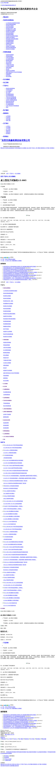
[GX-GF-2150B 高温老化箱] (10, 521)
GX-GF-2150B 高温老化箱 (9, 524)
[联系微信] (6, 755)
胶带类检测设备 (10, 102)
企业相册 (8, 127)
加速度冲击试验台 (10, 37)
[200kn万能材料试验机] (9, 496)
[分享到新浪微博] (2, 257)
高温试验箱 (8, 73)
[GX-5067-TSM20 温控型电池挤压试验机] (13, 465)
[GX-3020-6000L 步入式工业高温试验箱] (13, 501)
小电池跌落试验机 (7, 457)
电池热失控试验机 (10, 49)
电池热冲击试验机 (10, 31)
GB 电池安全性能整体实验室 (13, 23)
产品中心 (5, 85)
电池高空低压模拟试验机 (12, 36)
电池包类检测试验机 (11, 24)
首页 (7, 173)
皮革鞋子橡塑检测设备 (11, 100)
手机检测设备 (6, 403)
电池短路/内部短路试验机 (12, 38)
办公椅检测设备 (10, 104)
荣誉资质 (8, 130)
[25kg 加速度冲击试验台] (9, 490)
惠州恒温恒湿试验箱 (21, 751)
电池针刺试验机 (10, 27)
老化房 (7, 69)
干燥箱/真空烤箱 (10, 64)
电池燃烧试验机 (10, 41)
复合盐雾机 (8, 76)
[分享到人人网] (5, 257)
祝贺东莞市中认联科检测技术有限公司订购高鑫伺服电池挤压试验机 (19, 266)
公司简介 (8, 126)
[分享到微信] (7, 257)
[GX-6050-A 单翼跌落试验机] (10, 450)
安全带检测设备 (10, 95)
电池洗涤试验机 (10, 33)
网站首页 (5, 17)
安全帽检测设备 (10, 94)
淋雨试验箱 (8, 67)
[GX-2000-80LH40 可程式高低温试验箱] (13, 445)
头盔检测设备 (6, 394)
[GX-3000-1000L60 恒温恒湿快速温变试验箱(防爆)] (15, 470)
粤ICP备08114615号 (9, 734)
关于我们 (5, 123)
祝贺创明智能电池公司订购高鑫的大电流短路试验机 (15, 273)
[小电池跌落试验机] (8, 455)
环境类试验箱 (7, 52)
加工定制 (5, 82)
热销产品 (3, 442)
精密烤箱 (8, 75)
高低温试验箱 (9, 56)
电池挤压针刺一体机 (11, 28)
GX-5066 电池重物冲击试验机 (10, 513)
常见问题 (8, 119)
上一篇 (8, 259)
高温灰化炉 (8, 63)
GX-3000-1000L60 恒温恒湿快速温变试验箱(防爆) (15, 473)
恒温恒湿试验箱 (10, 54)
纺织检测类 (6, 427)
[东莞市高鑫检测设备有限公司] (8, 5)
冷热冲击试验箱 (10, 57)
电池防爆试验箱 (10, 40)
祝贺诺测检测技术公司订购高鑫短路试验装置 (14, 268)
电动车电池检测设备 (11, 47)
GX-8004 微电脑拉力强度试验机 (11, 518)
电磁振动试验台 (10, 43)
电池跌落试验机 (10, 34)
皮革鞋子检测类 (7, 414)
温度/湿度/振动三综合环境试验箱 (14, 72)
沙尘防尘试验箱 (10, 66)
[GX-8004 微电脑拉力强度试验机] (11, 516)
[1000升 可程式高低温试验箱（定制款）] (13, 506)
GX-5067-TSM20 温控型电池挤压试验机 (12, 468)
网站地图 (6, 2)
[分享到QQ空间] (1, 257)
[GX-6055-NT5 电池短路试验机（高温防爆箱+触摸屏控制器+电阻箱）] (20, 475)
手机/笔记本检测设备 (11, 97)
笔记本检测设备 (7, 405)
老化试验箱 (8, 62)
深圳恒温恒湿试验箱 (7, 753)
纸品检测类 (6, 422)
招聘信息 (8, 132)
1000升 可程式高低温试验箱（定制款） (12, 508)
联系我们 (8, 133)
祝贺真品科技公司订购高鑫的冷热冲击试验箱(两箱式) (16, 276)
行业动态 (8, 117)
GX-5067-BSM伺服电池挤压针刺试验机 (12, 462)
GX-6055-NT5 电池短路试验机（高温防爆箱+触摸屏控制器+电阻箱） (19, 478)
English (2, 2)
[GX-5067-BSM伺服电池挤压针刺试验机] (13, 460)
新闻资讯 (5, 113)
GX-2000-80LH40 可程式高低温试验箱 (12, 447)
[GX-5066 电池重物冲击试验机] (11, 511)
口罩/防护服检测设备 (11, 98)
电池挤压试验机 (10, 25)
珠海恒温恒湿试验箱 (11, 751)
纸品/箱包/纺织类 (10, 101)
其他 (7, 107)
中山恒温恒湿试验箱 (41, 751)
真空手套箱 (8, 44)
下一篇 (11, 260)
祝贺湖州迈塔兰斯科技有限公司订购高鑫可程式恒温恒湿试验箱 (18, 269)
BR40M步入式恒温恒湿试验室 (10, 488)
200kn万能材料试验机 (8, 498)
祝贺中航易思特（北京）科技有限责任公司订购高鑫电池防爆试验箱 (19, 278)
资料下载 (8, 120)
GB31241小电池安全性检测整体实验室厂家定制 (14, 483)
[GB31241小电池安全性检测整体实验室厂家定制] (15, 480)
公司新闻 (8, 116)
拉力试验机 (6, 79)
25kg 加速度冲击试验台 (8, 493)
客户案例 (5, 110)
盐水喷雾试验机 (10, 59)
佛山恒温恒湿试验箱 (31, 751)
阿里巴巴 (3, 737)
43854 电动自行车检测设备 (12, 105)
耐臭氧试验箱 (9, 60)
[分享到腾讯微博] (4, 257)
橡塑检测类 (6, 417)
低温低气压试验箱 (10, 46)
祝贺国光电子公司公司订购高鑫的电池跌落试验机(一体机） (17, 279)
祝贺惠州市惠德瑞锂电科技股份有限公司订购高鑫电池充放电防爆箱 (19, 275)
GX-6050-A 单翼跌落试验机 (9, 452)
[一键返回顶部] (7, 760)
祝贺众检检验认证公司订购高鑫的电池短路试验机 (15, 270)
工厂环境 (8, 129)
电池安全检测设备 (8, 20)
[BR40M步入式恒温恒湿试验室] (11, 485)
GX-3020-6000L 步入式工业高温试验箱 (12, 503)
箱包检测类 (6, 425)
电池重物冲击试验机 (11, 30)
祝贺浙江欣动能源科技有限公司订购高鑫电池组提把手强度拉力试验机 (20, 272)
